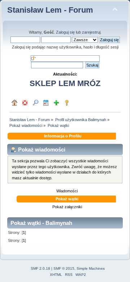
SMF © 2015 (63, 268)
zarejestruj (91, 32)
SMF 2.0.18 (40, 268)
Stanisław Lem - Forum (50, 9)
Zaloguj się (65, 32)
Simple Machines (91, 268)
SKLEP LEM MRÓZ (65, 83)
